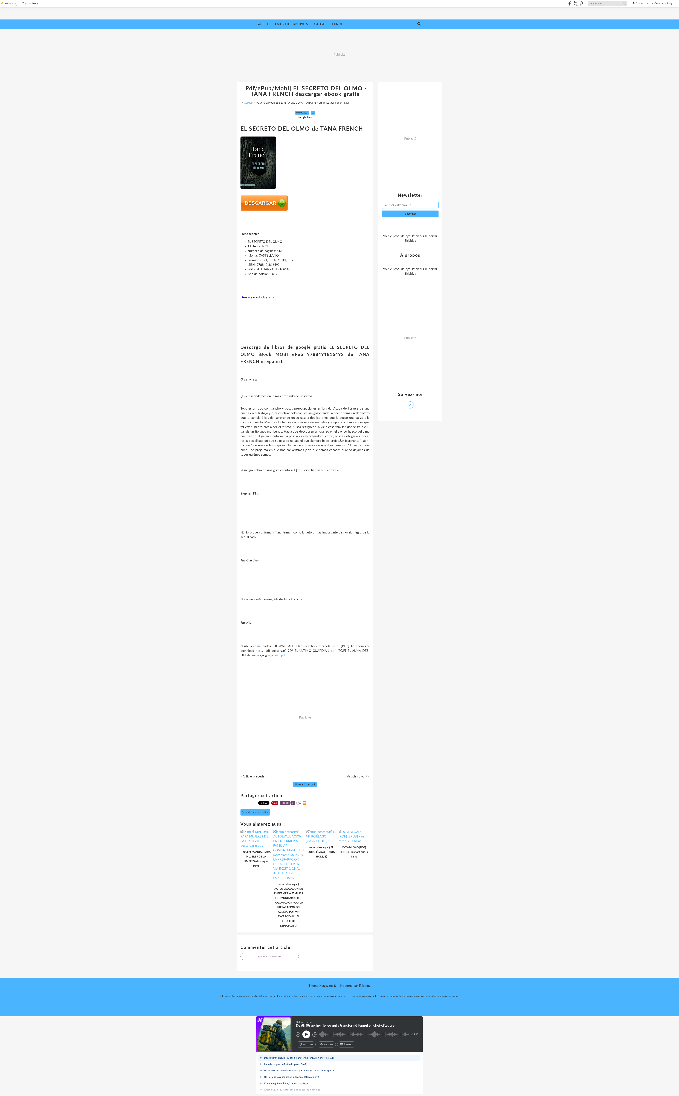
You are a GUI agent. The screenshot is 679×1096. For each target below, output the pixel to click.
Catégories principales (291, 24)
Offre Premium (396, 996)
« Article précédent (253, 776)
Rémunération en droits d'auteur (370, 996)
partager (328, 1044)
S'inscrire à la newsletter (255, 812)
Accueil (263, 24)
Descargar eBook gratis (257, 297)
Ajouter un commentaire (269, 956)
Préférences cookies (449, 996)
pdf (333, 650)
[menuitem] (264, 24)
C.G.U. (349, 996)
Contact (338, 24)
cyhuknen (412, 236)
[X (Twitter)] (575, 3)
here (335, 646)
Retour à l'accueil (305, 784)
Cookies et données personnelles (421, 996)
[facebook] (569, 3)
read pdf (280, 655)
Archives (320, 24)
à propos (348, 1044)
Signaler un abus (335, 996)
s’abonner (308, 1044)
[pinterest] (581, 3)
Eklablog (364, 985)
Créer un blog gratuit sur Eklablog (283, 996)
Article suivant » (358, 776)
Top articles (307, 996)
